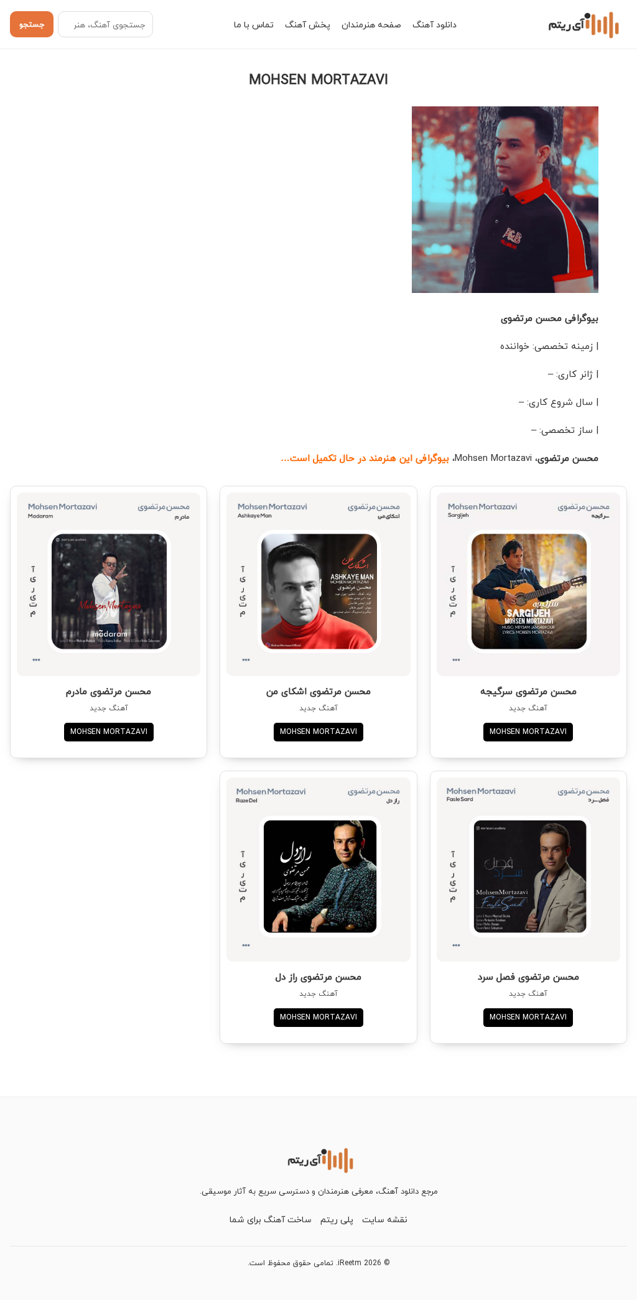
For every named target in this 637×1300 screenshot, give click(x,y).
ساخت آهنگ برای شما (271, 1219)
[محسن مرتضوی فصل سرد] (528, 869)
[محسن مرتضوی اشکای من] (318, 584)
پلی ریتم (336, 1219)
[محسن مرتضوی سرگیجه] (528, 584)
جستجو (31, 24)
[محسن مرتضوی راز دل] (318, 869)
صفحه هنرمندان (371, 24)
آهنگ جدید (528, 708)
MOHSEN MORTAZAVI (528, 731)
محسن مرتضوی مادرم (108, 691)
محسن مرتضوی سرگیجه (528, 691)
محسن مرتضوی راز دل (318, 976)
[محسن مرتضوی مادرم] (108, 584)
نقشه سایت (384, 1219)
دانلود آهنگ (434, 24)
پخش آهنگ (307, 24)
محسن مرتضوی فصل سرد (528, 976)
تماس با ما (254, 24)
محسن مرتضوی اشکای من (318, 691)
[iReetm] (582, 24)
